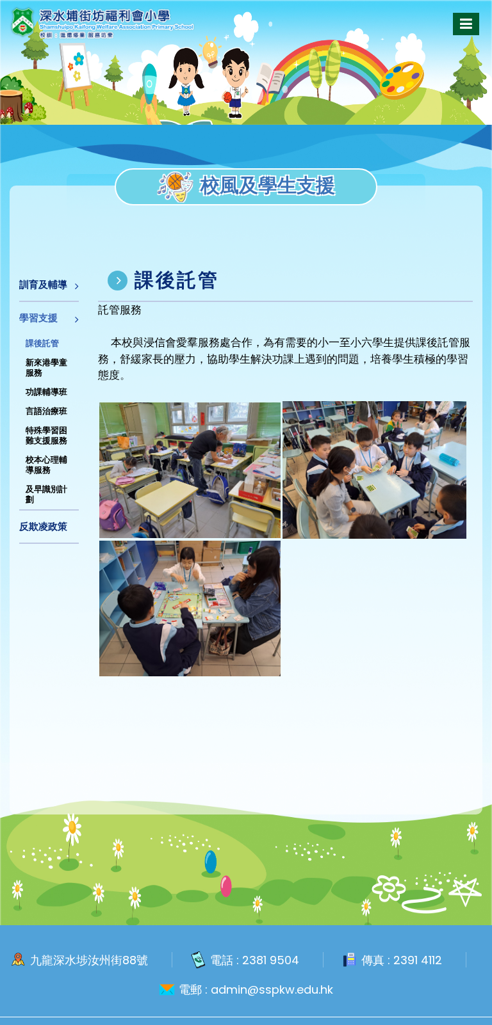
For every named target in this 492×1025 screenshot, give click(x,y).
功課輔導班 (46, 392)
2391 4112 (417, 960)
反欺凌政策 (43, 526)
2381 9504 (270, 960)
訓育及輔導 (43, 284)
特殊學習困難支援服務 (46, 435)
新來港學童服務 (46, 367)
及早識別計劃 (46, 494)
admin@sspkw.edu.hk (272, 990)
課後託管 (42, 343)
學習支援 (38, 317)
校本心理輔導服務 (46, 465)
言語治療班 (46, 411)
